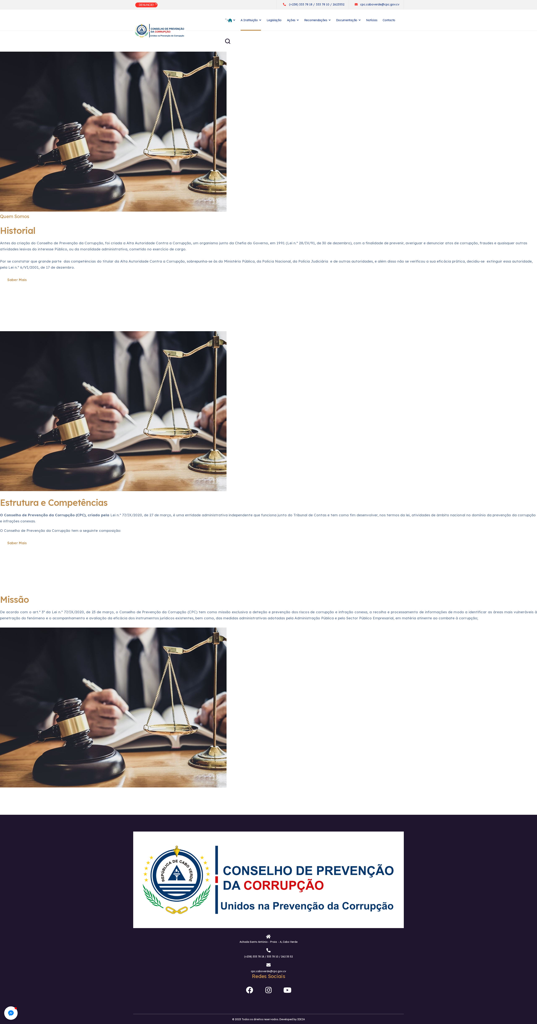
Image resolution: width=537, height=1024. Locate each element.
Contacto (389, 20)
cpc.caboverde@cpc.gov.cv (379, 4)
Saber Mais (17, 280)
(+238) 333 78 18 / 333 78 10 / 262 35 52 (268, 956)
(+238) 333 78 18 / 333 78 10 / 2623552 (316, 4)
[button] (11, 1013)
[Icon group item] (249, 988)
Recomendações (315, 20)
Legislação (274, 20)
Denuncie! (146, 5)
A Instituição (249, 20)
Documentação (346, 20)
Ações (291, 20)
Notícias (371, 20)
